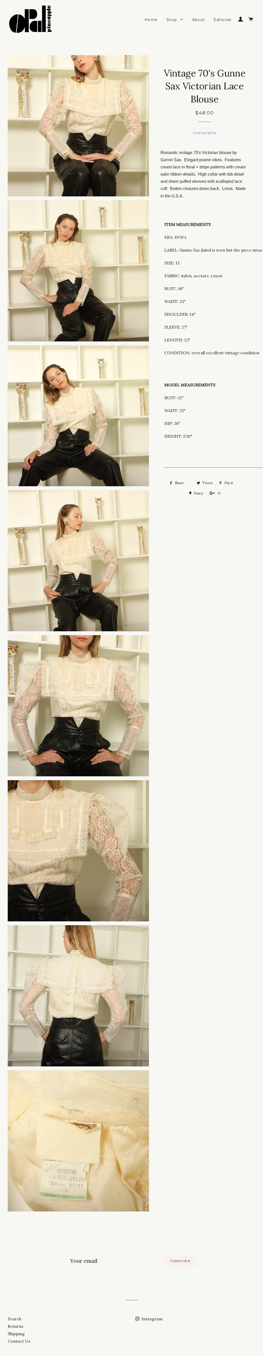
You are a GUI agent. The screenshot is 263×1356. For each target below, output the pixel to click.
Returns (15, 1326)
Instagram (151, 1318)
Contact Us (19, 1341)
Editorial (222, 19)
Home (151, 19)
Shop (172, 19)
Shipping (16, 1333)
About (198, 19)
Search (14, 1318)
